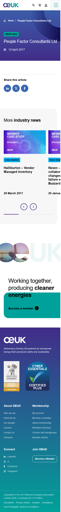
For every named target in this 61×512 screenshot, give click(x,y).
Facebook (12, 466)
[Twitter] (16, 88)
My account (38, 413)
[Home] (6, 20)
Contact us (9, 432)
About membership (41, 423)
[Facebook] (24, 88)
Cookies (36, 502)
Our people (9, 423)
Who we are (10, 413)
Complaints (47, 502)
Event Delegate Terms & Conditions (21, 507)
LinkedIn (12, 456)
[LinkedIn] (7, 88)
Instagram (13, 471)
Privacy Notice (23, 502)
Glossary (8, 437)
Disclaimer (9, 502)
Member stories (40, 437)
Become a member (41, 418)
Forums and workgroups (44, 432)
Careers (8, 427)
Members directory (41, 427)
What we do (9, 418)
